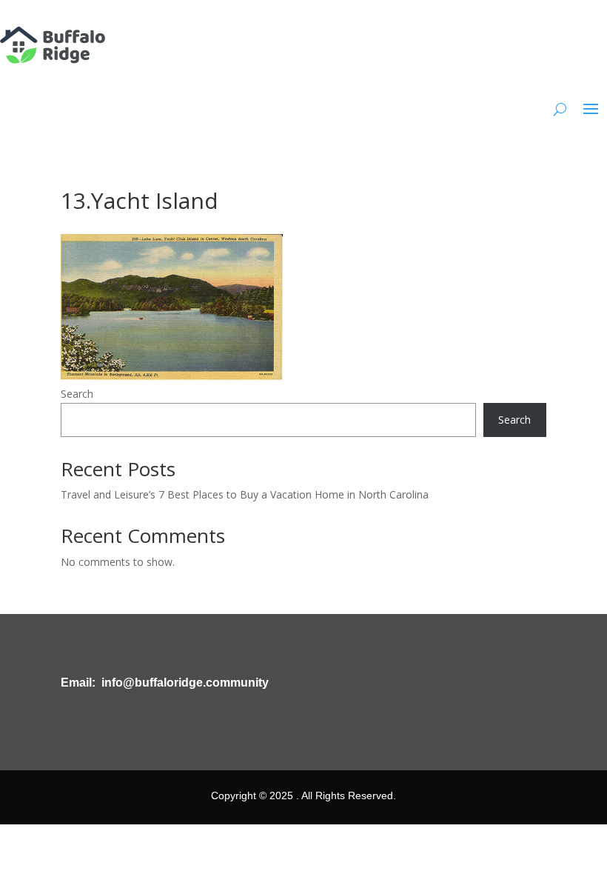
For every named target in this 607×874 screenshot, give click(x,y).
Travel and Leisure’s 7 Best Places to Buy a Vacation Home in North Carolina (245, 494)
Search (77, 394)
